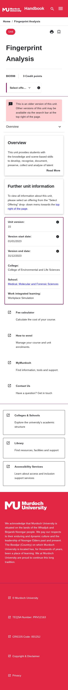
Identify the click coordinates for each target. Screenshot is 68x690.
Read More (53, 171)
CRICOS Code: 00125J (26, 636)
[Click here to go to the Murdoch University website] (11, 10)
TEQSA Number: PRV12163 (29, 617)
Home (6, 21)
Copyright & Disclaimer (26, 656)
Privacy (16, 675)
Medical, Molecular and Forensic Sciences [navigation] (33, 283)
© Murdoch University (25, 597)
